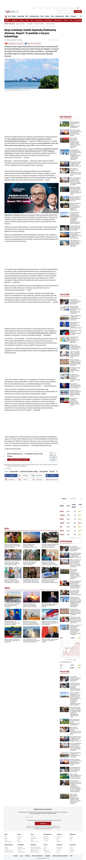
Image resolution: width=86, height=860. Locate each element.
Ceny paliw (30, 23)
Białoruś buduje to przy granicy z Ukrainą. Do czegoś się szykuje (50, 640)
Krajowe (6, 847)
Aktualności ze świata (9, 852)
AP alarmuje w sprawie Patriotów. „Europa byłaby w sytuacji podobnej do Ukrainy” (31, 623)
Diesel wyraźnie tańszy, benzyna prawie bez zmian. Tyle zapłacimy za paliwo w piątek (12, 581)
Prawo (45, 847)
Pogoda (58, 852)
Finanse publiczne (21, 848)
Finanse (19, 841)
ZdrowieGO (73, 844)
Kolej (58, 840)
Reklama (27, 855)
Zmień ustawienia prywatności (60, 855)
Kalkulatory (33, 844)
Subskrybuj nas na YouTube (15, 43)
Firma (19, 838)
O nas (21, 855)
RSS (71, 855)
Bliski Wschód (38, 20)
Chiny (71, 20)
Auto (58, 850)
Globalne (6, 848)
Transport (59, 834)
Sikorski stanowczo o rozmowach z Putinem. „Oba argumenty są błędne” (12, 623)
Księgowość (46, 850)
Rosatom (52, 471)
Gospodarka (21, 844)
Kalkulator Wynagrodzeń (36, 848)
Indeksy (71, 836)
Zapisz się (43, 823)
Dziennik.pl (59, 844)
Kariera (32, 840)
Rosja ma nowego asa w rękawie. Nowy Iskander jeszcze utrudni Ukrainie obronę (29, 605)
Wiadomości (59, 847)
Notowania (72, 834)
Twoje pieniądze (21, 852)
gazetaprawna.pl (72, 8)
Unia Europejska (48, 20)
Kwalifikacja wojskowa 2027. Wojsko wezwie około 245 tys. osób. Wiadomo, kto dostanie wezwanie (31, 581)
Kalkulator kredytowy (35, 852)
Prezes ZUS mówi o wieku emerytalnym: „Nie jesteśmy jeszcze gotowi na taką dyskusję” (12, 563)
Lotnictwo (59, 841)
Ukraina (65, 20)
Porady (71, 852)
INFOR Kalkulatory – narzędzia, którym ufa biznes (25, 455)
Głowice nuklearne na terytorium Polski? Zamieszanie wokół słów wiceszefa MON (30, 546)
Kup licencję (24, 466)
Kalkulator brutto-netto (35, 847)
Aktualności (14, 20)
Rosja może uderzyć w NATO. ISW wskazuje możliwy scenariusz (12, 605)
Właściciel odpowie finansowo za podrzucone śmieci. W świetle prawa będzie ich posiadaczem (50, 546)
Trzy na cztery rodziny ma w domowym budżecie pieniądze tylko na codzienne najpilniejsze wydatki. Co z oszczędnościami (13, 546)
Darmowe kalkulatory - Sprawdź (18, 459)
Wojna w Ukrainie (39, 23)
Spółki (71, 838)
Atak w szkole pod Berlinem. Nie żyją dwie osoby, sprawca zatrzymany (12, 640)
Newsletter (64, 8)
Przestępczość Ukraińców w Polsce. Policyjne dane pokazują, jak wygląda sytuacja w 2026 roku (50, 581)
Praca (32, 834)
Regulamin (47, 855)
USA (32, 20)
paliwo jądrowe (14, 471)
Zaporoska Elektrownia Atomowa (29, 471)
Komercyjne (46, 840)
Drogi (58, 838)
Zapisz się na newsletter (34, 43)
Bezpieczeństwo (79, 20)
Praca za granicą (34, 841)
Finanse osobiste (20, 23)
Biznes (19, 834)
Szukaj (78, 11)
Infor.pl (45, 844)
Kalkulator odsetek (34, 850)
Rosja (27, 20)
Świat (7, 20)
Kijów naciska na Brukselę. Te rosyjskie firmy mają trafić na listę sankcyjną (50, 623)
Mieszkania (46, 838)
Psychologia (72, 850)
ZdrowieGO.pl (56, 8)
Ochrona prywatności (37, 855)
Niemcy (21, 20)
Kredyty (19, 850)
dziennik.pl (41, 8)
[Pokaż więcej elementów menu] (80, 16)
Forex (71, 840)
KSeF (19, 840)
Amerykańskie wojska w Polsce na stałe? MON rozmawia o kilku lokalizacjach (29, 563)
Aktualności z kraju (9, 850)
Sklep (80, 8)
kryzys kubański (44, 471)
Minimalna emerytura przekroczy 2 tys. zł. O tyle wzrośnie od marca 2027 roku (50, 563)
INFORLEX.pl (48, 8)
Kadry (45, 848)
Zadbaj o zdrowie (50, 23)
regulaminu (44, 820)
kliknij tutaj (49, 828)
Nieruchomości (47, 834)
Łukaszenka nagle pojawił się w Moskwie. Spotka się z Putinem (50, 605)
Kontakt (16, 855)
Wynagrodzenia (34, 838)
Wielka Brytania (57, 20)
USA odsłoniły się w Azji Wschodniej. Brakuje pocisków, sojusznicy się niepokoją (31, 640)
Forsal (6, 26)
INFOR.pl (34, 8)
